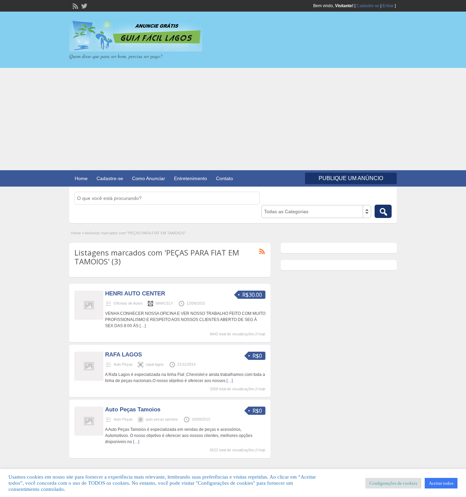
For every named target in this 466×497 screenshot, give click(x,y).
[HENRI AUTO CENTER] (88, 318)
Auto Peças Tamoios (132, 409)
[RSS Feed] (74, 5)
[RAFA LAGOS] (88, 379)
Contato (224, 178)
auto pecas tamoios (162, 419)
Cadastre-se (367, 5)
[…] (143, 325)
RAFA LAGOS (123, 354)
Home (81, 178)
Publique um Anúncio (351, 178)
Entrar (388, 5)
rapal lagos (155, 364)
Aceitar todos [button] (441, 483)
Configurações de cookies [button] (393, 483)
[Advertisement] (233, 119)
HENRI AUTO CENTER (135, 293)
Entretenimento (190, 178)
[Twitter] (83, 5)
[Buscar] (383, 211)
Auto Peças (123, 364)
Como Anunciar (148, 178)
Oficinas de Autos (128, 303)
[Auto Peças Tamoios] (88, 434)
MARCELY (164, 303)
